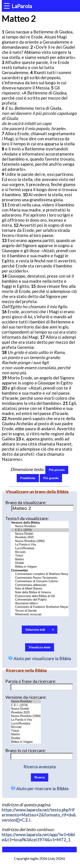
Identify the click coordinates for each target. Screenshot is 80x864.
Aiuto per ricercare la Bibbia (41, 788)
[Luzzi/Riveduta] (40, 548)
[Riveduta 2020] (40, 537)
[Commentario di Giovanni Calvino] (40, 581)
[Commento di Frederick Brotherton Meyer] (40, 607)
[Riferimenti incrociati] (40, 614)
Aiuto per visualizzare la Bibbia (42, 658)
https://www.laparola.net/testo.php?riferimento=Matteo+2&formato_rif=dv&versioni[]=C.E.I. (39, 814)
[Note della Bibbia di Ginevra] (40, 592)
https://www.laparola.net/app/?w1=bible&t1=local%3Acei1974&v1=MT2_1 (38, 837)
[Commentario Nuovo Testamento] (40, 578)
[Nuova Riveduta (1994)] (40, 541)
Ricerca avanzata (40, 766)
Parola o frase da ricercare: (30, 681)
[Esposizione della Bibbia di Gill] (40, 596)
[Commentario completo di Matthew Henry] (40, 574)
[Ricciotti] (40, 552)
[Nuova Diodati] (40, 534)
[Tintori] (40, 556)
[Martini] (40, 559)
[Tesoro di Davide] (40, 611)
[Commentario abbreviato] (40, 585)
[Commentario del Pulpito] (40, 600)
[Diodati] (40, 563)
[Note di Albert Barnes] (40, 589)
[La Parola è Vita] (40, 545)
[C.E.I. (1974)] (40, 530)
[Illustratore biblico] (40, 603)
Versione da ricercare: (26, 697)
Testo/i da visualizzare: (27, 518)
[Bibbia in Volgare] (40, 567)
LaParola (22, 6)
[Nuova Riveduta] (40, 526)
